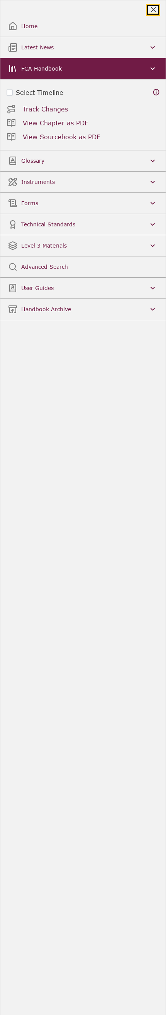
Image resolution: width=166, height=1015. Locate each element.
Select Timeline (39, 92)
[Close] (153, 9)
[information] (156, 92)
